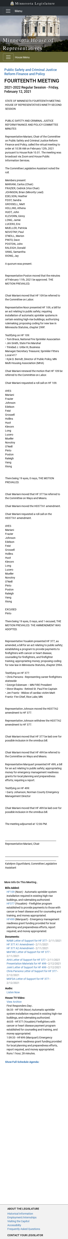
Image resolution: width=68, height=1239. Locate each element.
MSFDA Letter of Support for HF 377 (28, 978)
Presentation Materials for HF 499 (27, 963)
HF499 (11, 919)
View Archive (14, 1001)
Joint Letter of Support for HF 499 (27, 967)
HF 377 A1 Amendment (20, 944)
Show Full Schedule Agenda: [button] (22, 1061)
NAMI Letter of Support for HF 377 (27, 940)
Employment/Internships (21, 1217)
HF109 (11, 891)
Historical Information (20, 1213)
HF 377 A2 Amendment (20, 948)
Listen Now (13, 992)
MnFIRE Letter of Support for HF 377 (28, 952)
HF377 (11, 903)
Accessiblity (14, 1225)
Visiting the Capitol (18, 1221)
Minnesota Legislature (35, 3)
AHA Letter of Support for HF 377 (26, 959)
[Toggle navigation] (8, 11)
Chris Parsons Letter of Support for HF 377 (32, 971)
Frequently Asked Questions (23, 1228)
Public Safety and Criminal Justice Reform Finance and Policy (30, 72)
